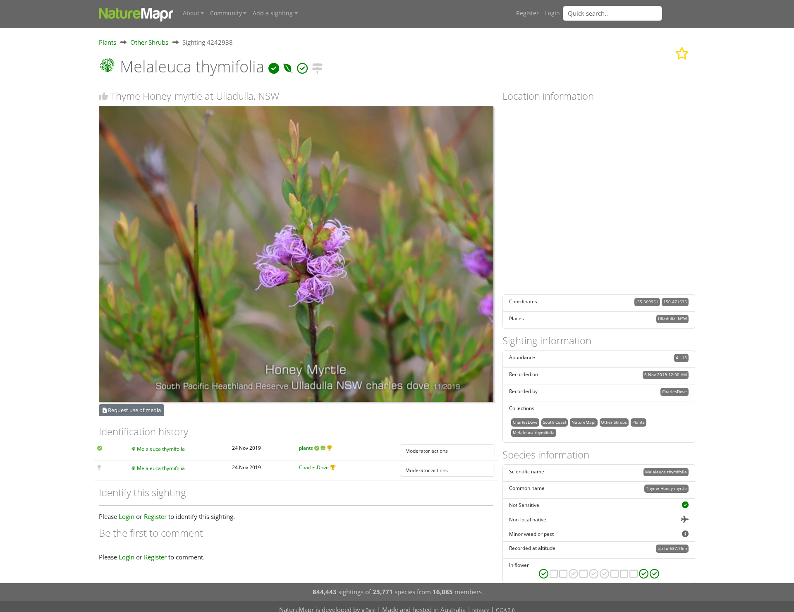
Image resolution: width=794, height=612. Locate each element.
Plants (107, 42)
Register (527, 13)
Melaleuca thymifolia (161, 448)
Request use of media (134, 410)
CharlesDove (314, 467)
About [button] (191, 13)
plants (306, 447)
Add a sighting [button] (273, 13)
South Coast (555, 422)
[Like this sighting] (103, 96)
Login (552, 13)
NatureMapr (584, 422)
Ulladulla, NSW (672, 319)
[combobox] (629, 13)
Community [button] (226, 13)
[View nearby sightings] (317, 66)
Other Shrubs (149, 42)
